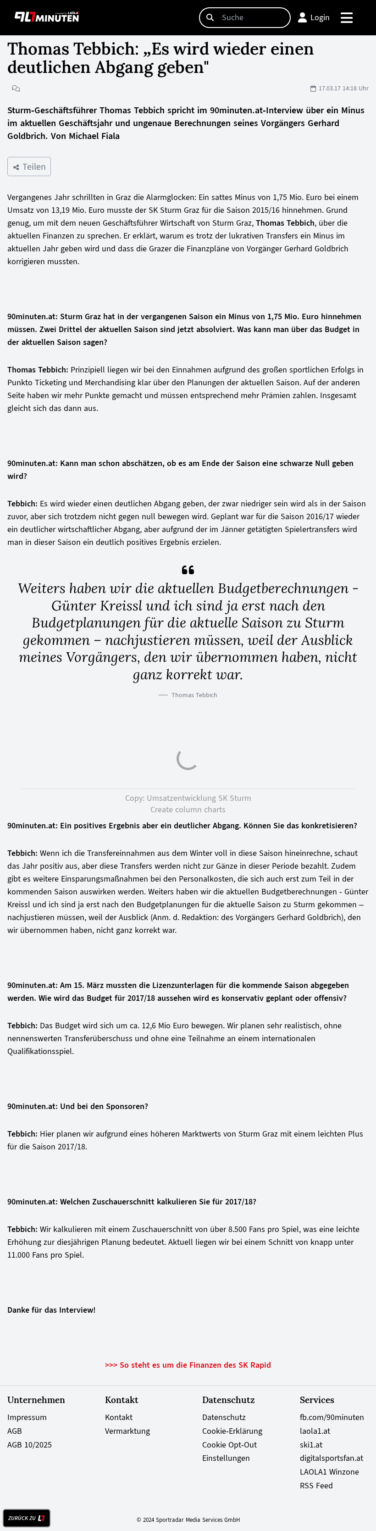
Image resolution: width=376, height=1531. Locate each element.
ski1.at (311, 1444)
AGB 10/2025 (29, 1444)
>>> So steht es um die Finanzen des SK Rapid (188, 1365)
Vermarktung (127, 1431)
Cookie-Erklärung (232, 1431)
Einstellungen (226, 1458)
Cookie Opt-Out (229, 1444)
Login (320, 17)
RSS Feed (316, 1485)
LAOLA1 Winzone (329, 1471)
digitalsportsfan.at (331, 1458)
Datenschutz (224, 1417)
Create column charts (188, 809)
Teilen (33, 166)
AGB (14, 1431)
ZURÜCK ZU (22, 1518)
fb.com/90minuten (332, 1417)
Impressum (27, 1417)
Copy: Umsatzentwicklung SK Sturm (188, 798)
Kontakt (119, 1417)
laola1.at (315, 1431)
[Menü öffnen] (347, 17)
